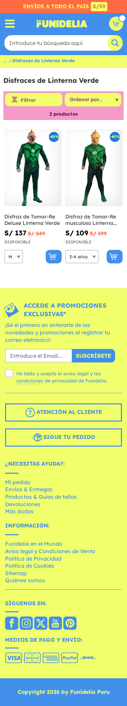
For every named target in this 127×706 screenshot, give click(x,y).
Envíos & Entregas (28, 489)
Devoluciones (22, 504)
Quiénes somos (25, 580)
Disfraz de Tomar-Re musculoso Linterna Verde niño (90, 220)
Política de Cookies (29, 565)
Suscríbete (93, 355)
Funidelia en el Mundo (33, 543)
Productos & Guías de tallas (41, 496)
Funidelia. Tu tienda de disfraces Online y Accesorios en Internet (62, 23)
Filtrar (28, 100)
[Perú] (11, 623)
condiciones (29, 381)
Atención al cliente (68, 411)
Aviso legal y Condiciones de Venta (50, 551)
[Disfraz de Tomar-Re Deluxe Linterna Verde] (33, 168)
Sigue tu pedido (68, 436)
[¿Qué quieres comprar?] (10, 24)
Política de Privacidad (33, 558)
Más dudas (19, 511)
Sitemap (16, 573)
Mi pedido (17, 482)
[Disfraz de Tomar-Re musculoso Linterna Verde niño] (94, 168)
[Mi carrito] (116, 24)
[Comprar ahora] (54, 256)
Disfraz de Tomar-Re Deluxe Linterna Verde (32, 220)
